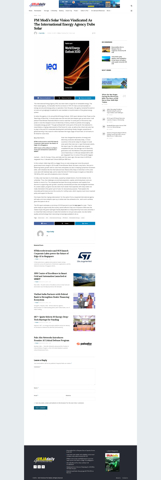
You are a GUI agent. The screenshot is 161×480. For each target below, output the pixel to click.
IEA (47, 218)
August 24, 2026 (44, 281)
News (30, 11)
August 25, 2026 (44, 259)
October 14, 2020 (51, 33)
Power (76, 11)
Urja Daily (41, 33)
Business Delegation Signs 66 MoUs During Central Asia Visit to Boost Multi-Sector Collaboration (116, 134)
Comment (37, 367)
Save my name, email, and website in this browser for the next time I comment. (60, 403)
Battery (61, 11)
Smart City (69, 11)
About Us (118, 478)
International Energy (55, 218)
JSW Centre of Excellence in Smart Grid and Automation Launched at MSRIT (45, 149)
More (108, 11)
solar (82, 218)
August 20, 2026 (44, 343)
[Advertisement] (114, 25)
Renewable (37, 11)
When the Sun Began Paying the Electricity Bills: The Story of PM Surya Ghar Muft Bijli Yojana (110, 98)
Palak (36, 259)
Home (35, 15)
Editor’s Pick (84, 11)
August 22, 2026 (44, 302)
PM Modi (65, 218)
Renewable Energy (74, 218)
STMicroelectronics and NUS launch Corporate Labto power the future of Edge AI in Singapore (46, 143)
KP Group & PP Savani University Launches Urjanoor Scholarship (116, 119)
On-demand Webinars (98, 11)
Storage (46, 11)
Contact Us (125, 478)
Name (36, 388)
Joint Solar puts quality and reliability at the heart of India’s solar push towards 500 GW (119, 60)
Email (36, 395)
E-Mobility (54, 11)
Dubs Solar (41, 218)
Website (68, 395)
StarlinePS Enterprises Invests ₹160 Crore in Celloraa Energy (116, 126)
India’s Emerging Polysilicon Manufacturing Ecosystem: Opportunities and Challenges (115, 111)
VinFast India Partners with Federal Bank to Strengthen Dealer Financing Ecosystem (51, 297)
